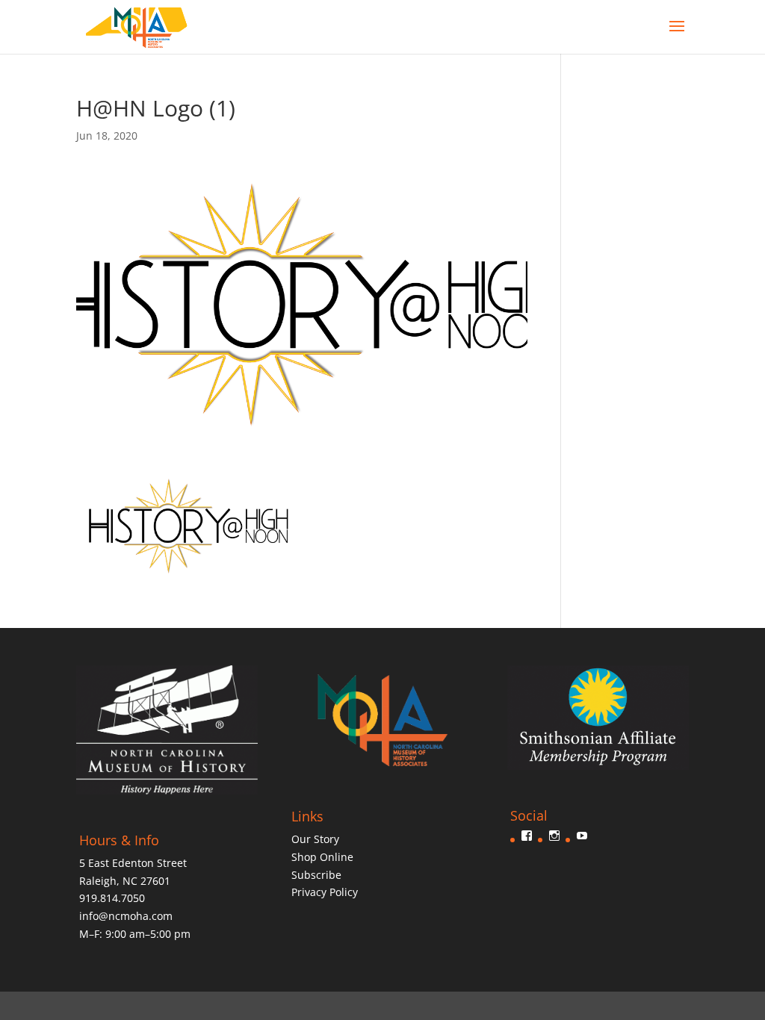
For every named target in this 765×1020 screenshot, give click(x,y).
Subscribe (316, 875)
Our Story (315, 839)
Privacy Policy (324, 892)
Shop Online (322, 857)
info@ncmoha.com (126, 916)
